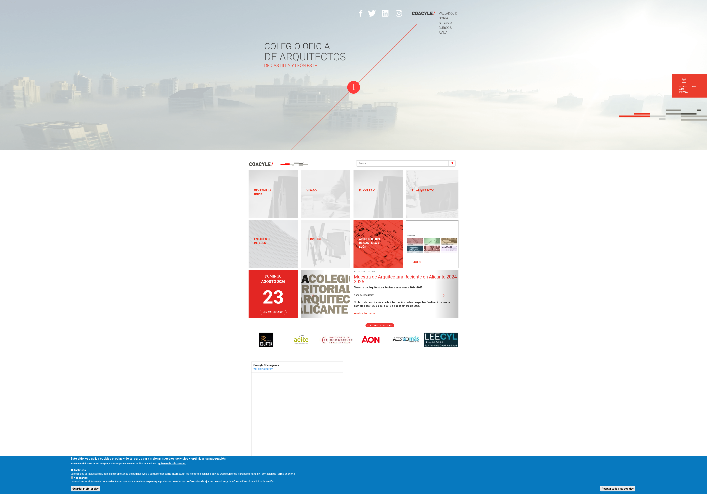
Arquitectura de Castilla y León (370, 243)
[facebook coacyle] (361, 13)
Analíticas (80, 470)
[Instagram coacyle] (399, 13)
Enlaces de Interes (262, 241)
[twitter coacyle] (372, 13)
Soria (443, 18)
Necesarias (81, 477)
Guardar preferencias (85, 488)
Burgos (445, 28)
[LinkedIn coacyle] (385, 13)
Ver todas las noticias (379, 325)
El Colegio (367, 190)
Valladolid (448, 13)
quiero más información (172, 463)
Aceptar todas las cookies (618, 488)
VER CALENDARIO (273, 312)
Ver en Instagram (263, 368)
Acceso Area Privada (683, 89)
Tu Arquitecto (422, 190)
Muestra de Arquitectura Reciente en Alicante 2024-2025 (327, 279)
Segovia (445, 23)
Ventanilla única (262, 192)
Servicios (314, 239)
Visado (312, 190)
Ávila (443, 32)
